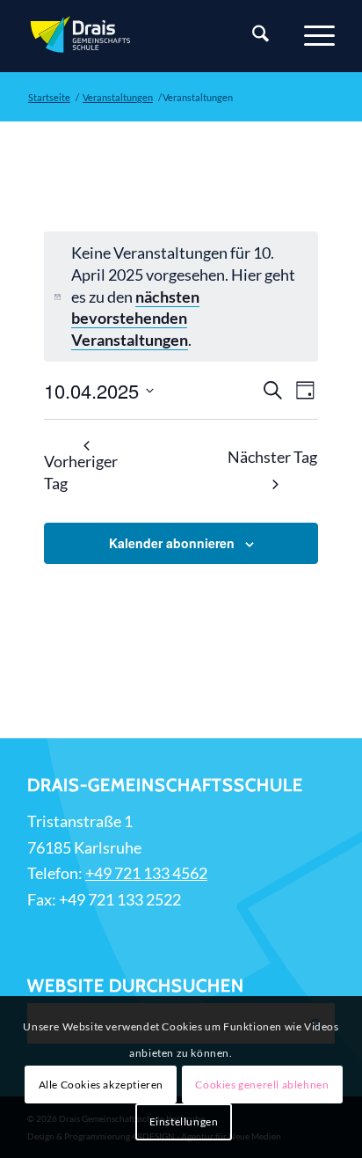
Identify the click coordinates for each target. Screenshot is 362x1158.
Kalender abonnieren (172, 543)
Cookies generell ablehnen (262, 1084)
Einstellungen (184, 1121)
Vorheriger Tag (81, 472)
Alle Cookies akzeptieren (101, 1084)
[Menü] (310, 36)
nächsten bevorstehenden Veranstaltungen (135, 318)
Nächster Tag (272, 456)
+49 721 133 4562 (146, 873)
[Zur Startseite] (150, 36)
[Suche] (252, 36)
